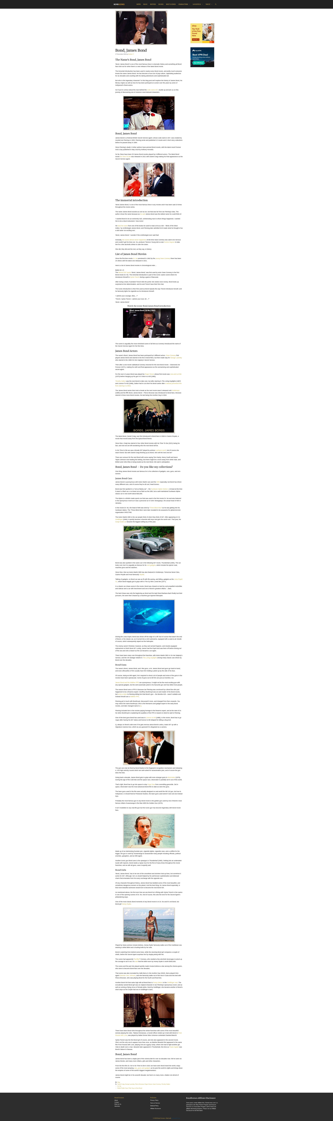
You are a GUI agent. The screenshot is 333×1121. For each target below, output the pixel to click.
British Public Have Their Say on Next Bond (129, 1088)
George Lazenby (176, 358)
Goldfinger (119, 519)
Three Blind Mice (156, 508)
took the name (123, 226)
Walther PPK (134, 696)
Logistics (197, 4)
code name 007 (152, 90)
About (116, 1100)
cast (172, 982)
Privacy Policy (154, 1100)
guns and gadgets (144, 1068)
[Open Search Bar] (216, 4)
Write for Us (117, 1104)
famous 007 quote (124, 272)
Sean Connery (171, 355)
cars (135, 1068)
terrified (137, 959)
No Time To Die (125, 156)
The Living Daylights (150, 658)
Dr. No (119, 1086)
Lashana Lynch (161, 450)
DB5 (158, 482)
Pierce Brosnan (139, 1084)
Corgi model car (120, 522)
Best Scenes (171, 4)
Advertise (117, 1106)
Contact (116, 1102)
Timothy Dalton (120, 381)
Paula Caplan (174, 1047)
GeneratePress (175, 1118)
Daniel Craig (120, 1084)
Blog (145, 4)
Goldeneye (175, 390)
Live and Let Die (175, 374)
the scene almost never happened (134, 240)
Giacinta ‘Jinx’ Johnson (128, 975)
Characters (183, 4)
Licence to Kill (151, 717)
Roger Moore (149, 374)
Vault (208, 4)
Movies (153, 4)
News (138, 4)
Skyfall (141, 574)
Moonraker (171, 777)
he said (142, 214)
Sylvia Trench (134, 277)
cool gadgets (151, 565)
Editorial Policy (154, 1105)
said (136, 961)
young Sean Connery (163, 258)
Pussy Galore (157, 982)
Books (160, 4)
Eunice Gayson (169, 242)
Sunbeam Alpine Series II (160, 489)
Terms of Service (155, 1103)
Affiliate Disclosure (155, 1108)
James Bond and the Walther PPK (127, 682)
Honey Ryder (126, 904)
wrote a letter (122, 694)
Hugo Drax (151, 784)
